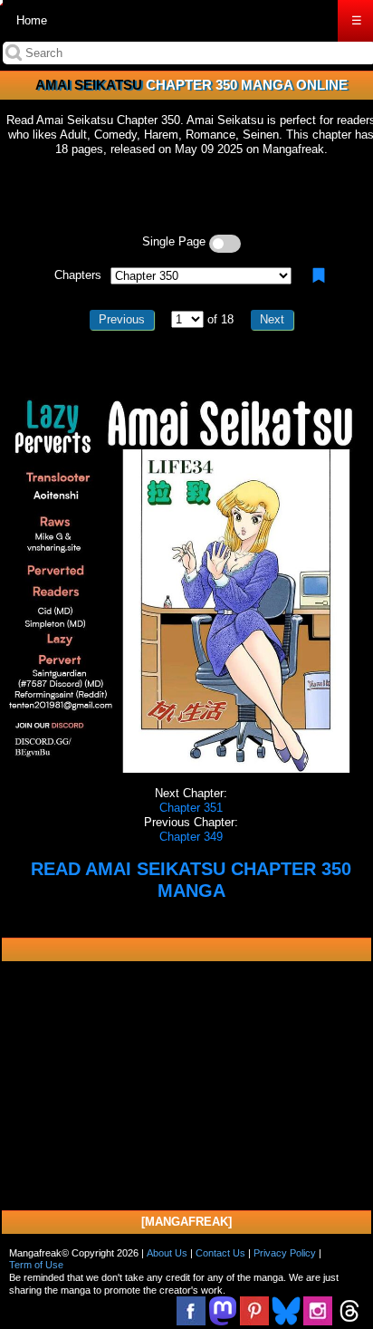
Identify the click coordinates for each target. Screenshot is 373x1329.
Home (31, 20)
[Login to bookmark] (318, 275)
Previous (122, 319)
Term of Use (36, 1264)
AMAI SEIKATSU (88, 84)
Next (272, 319)
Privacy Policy (284, 1252)
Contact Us (220, 1252)
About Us (167, 1252)
